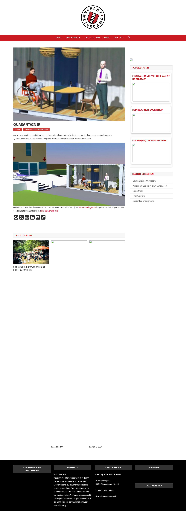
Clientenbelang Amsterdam (144, 181)
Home (59, 38)
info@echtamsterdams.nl (69, 478)
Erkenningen (73, 38)
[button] (129, 37)
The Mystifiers (139, 196)
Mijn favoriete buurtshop (147, 109)
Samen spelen (95, 446)
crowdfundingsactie (87, 207)
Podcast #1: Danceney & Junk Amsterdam (150, 186)
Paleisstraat (57, 446)
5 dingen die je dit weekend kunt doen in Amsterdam (29, 268)
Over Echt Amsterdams (97, 38)
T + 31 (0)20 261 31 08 (104, 490)
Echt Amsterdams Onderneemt (36, 129)
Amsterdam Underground (143, 201)
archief (17, 129)
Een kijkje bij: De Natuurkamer (149, 140)
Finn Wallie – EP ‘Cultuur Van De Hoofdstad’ (151, 78)
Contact (119, 38)
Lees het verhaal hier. (49, 211)
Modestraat (138, 191)
